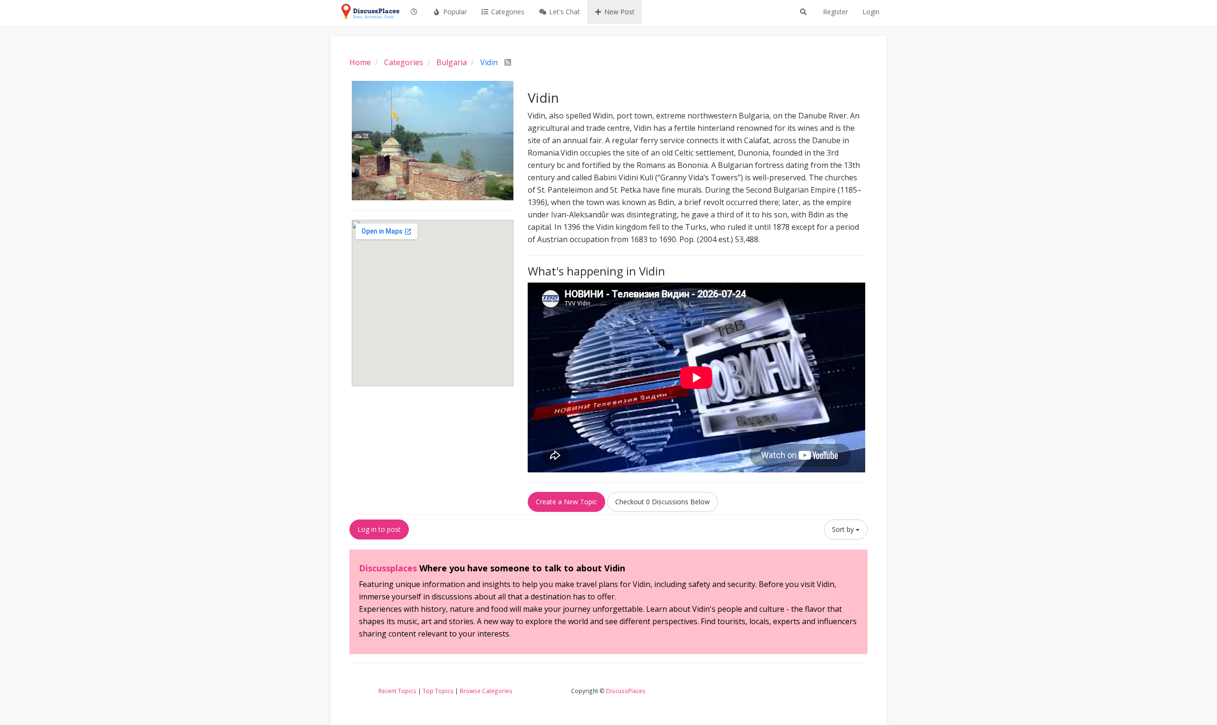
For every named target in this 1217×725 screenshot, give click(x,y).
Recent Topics (397, 691)
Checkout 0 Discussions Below (662, 501)
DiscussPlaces (626, 691)
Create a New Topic (566, 501)
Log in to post (379, 529)
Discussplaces (388, 568)
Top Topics (438, 691)
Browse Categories (486, 691)
